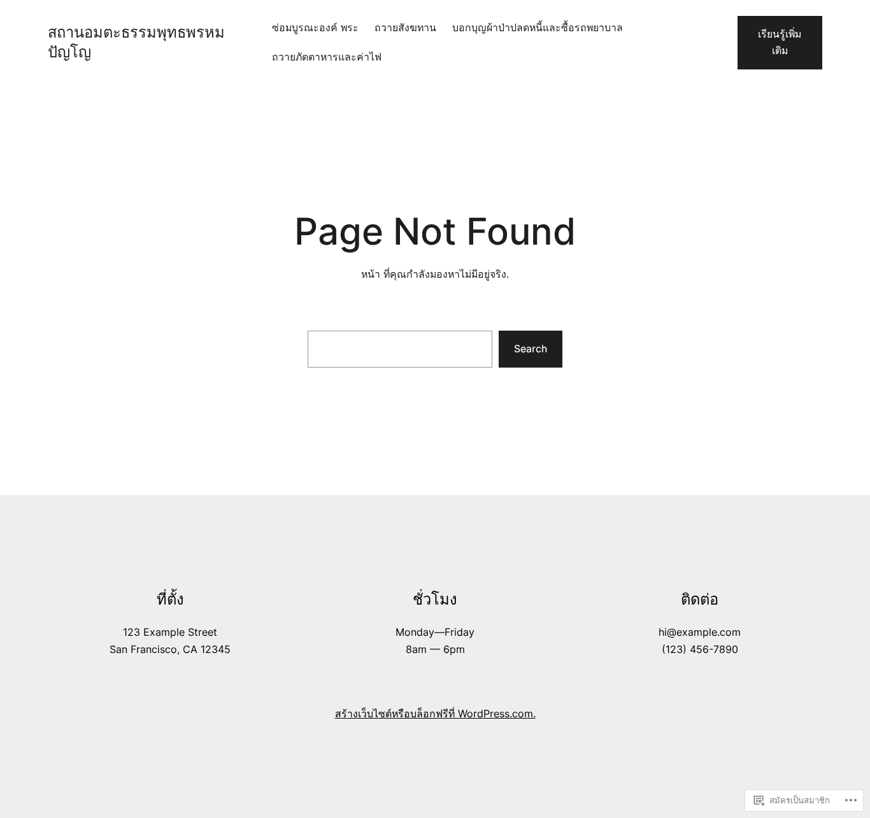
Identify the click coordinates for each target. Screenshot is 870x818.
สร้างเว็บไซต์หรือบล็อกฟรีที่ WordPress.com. (435, 714)
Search (530, 349)
